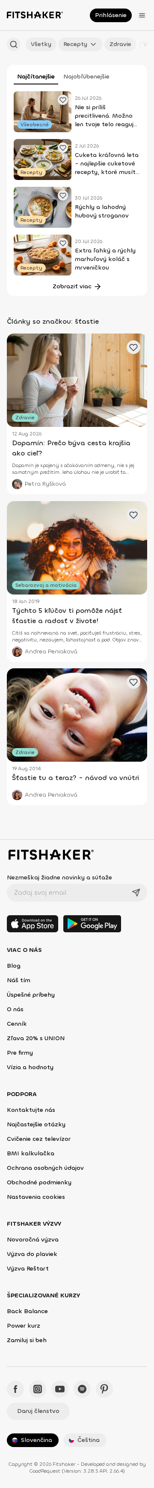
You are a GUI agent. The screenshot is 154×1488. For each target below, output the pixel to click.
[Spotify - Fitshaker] (82, 1389)
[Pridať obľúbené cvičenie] (63, 100)
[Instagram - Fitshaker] (37, 1389)
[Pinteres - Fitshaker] (104, 1389)
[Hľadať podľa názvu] (14, 44)
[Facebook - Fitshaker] (15, 1389)
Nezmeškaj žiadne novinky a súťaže (59, 877)
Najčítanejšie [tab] (36, 77)
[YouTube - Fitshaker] (59, 1389)
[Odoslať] (136, 892)
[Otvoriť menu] (142, 15)
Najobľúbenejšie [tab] (86, 77)
